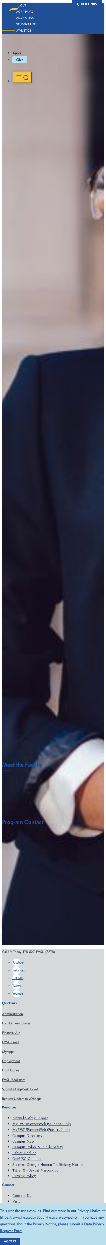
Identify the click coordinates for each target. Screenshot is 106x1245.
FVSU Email (10, 1042)
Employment (11, 1061)
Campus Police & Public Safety (37, 1147)
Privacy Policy (24, 1176)
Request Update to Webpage (21, 1099)
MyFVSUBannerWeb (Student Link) (41, 1124)
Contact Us (21, 1195)
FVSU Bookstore (13, 1080)
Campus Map (23, 1141)
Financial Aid (11, 1033)
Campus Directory (27, 1135)
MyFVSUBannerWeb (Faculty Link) (41, 1129)
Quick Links (87, 4)
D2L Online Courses (16, 1023)
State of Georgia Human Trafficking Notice (47, 1164)
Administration (12, 1014)
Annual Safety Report (30, 1118)
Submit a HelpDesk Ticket (20, 1089)
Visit (16, 1201)
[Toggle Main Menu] (22, 77)
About (21, 5)
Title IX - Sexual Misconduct (36, 1170)
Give (19, 59)
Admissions (25, 18)
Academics (24, 11)
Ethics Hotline (24, 1153)
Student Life (26, 24)
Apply (16, 53)
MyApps (8, 1051)
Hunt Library (11, 1070)
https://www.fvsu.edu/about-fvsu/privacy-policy (38, 1217)
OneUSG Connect (27, 1158)
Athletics (23, 30)
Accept (10, 1241)
